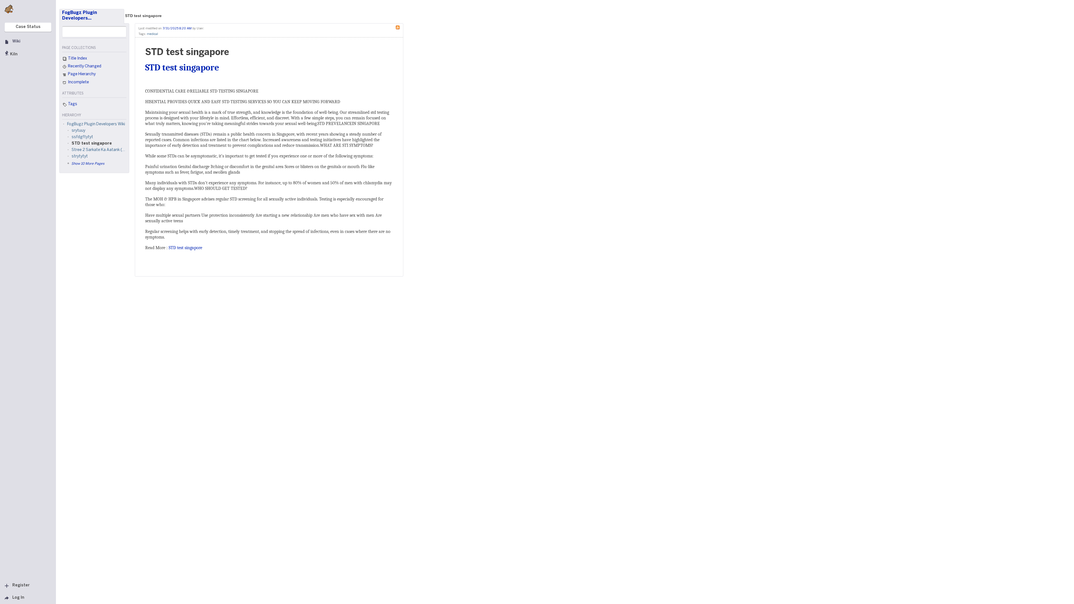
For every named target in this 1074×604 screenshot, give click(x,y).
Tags (72, 104)
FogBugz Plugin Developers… (79, 15)
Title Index (77, 58)
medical (152, 34)
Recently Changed (84, 66)
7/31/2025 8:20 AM (177, 28)
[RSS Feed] (399, 27)
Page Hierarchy (81, 74)
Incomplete (78, 82)
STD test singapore (143, 15)
